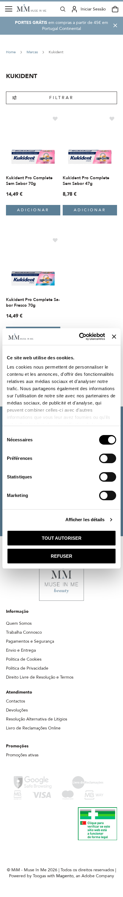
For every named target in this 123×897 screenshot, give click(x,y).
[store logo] (31, 8)
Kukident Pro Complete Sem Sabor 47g (86, 180)
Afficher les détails (85, 519)
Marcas (33, 52)
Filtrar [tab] (61, 98)
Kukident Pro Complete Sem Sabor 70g (29, 180)
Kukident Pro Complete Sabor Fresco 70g (33, 302)
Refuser (61, 556)
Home (11, 52)
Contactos (15, 701)
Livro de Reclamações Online (33, 728)
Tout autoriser (62, 538)
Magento (64, 876)
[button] (55, 118)
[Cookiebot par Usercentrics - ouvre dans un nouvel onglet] (79, 336)
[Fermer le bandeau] (114, 337)
